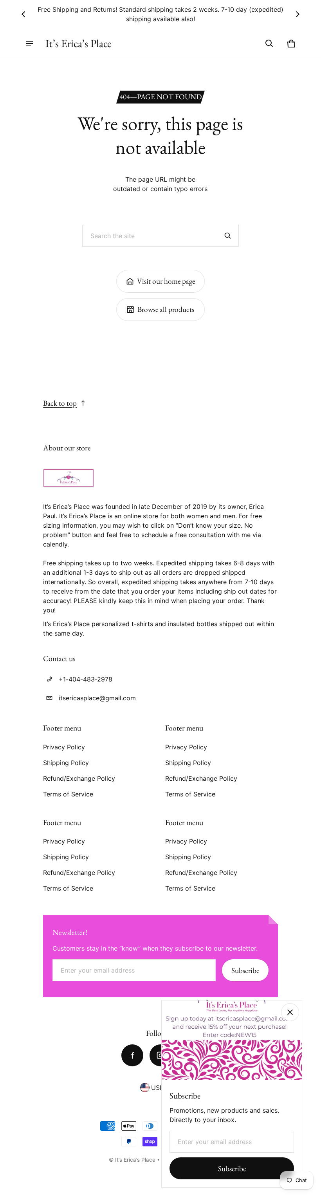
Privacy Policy (64, 747)
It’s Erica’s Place (135, 1160)
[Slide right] (297, 14)
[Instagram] (160, 1055)
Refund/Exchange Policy (79, 778)
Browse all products (165, 309)
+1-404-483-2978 (85, 679)
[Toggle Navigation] (30, 44)
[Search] (228, 236)
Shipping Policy (66, 763)
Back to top (60, 403)
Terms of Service (68, 794)
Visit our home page (166, 281)
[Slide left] (23, 14)
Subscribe (245, 970)
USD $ (160, 1087)
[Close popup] (290, 1012)
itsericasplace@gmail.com (97, 698)
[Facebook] (132, 1055)
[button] (269, 44)
